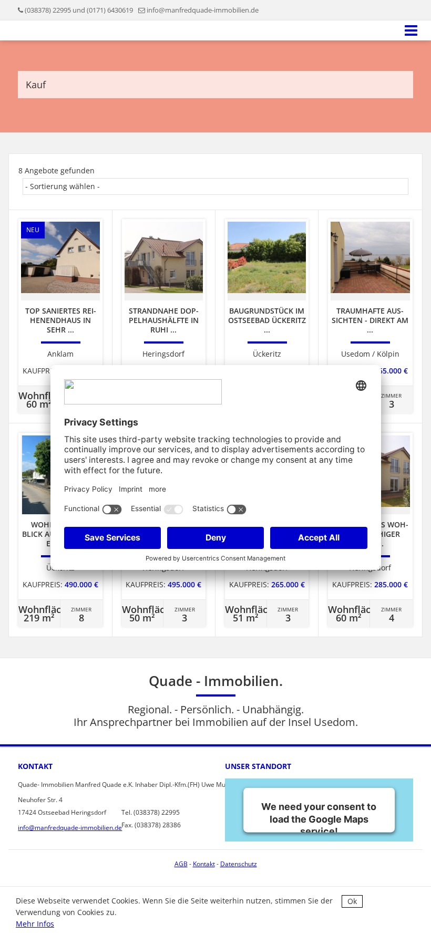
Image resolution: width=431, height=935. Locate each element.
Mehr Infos (35, 924)
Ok (352, 901)
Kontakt (204, 863)
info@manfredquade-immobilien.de (203, 10)
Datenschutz (238, 863)
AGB (181, 863)
